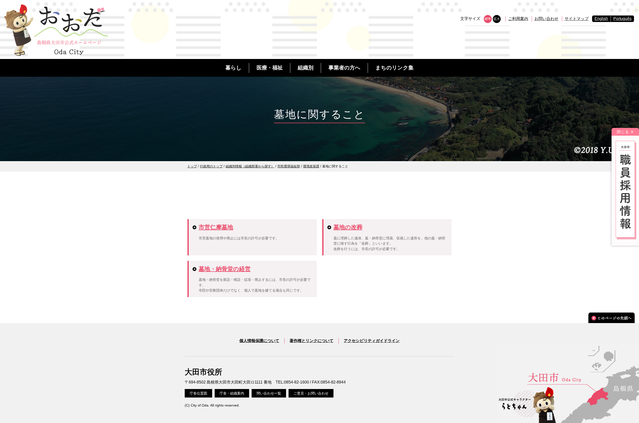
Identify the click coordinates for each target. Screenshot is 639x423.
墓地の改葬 (347, 227)
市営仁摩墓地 (216, 227)
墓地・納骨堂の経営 (225, 269)
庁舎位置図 (198, 393)
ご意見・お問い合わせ (311, 393)
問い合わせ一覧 (269, 393)
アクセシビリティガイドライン (372, 341)
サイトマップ (577, 18)
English (601, 18)
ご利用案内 (518, 18)
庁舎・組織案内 (232, 393)
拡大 (496, 19)
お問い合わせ (546, 18)
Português (622, 18)
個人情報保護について (259, 341)
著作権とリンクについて (311, 341)
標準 (487, 19)
